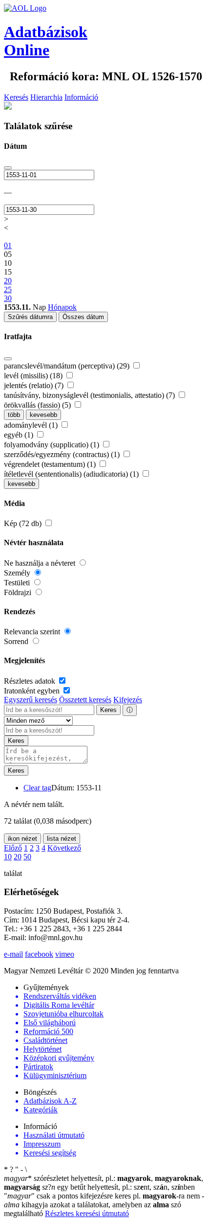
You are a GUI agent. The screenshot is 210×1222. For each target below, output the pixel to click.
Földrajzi (18, 592)
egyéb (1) (19, 435)
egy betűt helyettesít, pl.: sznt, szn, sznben (118, 1187)
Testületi (18, 582)
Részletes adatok (30, 681)
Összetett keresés (85, 699)
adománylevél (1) (32, 425)
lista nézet (61, 838)
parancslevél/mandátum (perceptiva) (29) (67, 366)
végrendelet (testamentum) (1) (51, 464)
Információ (81, 97)
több (14, 414)
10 (8, 857)
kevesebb (43, 414)
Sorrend (17, 641)
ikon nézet (22, 838)
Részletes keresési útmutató (87, 1213)
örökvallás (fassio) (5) (38, 405)
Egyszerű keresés (30, 699)
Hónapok (62, 307)
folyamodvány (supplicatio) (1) (52, 444)
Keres (108, 710)
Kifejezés (127, 699)
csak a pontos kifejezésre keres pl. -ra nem (103, 1196)
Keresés (16, 97)
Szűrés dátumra (30, 317)
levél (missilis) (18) (34, 375)
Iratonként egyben (33, 691)
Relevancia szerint (33, 631)
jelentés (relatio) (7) (34, 385)
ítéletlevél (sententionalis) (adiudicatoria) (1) (72, 474)
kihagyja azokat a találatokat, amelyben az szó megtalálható (104, 1205)
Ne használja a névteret (40, 563)
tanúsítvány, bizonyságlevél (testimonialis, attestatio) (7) (90, 395)
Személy (18, 573)
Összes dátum (83, 317)
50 (27, 857)
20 (17, 857)
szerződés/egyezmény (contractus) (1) (63, 454)
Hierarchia (46, 97)
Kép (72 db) (23, 523)
